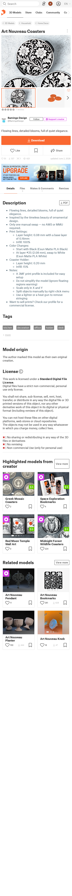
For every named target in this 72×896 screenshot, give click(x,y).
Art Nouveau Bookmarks (48, 596)
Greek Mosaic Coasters (14, 500)
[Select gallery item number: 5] (23, 493)
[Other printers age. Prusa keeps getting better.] (36, 173)
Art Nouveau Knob (52, 638)
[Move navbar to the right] (68, 12)
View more (62, 463)
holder (49, 327)
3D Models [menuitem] (15, 12)
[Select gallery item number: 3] (18, 493)
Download (38, 140)
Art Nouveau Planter (13, 639)
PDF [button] (65, 202)
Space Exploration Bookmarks (52, 500)
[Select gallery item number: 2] (16, 493)
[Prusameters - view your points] (50, 4)
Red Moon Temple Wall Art (17, 542)
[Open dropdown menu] (67, 31)
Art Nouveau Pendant (13, 596)
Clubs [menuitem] (38, 12)
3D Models (9, 23)
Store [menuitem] (28, 12)
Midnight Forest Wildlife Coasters (51, 542)
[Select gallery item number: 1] (12, 493)
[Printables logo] (3, 12)
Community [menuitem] (53, 12)
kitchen (8, 327)
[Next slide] (67, 98)
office (37, 327)
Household (26, 23)
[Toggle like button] (7, 506)
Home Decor (43, 23)
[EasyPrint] (43, 4)
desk (61, 327)
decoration (23, 327)
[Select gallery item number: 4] (21, 493)
